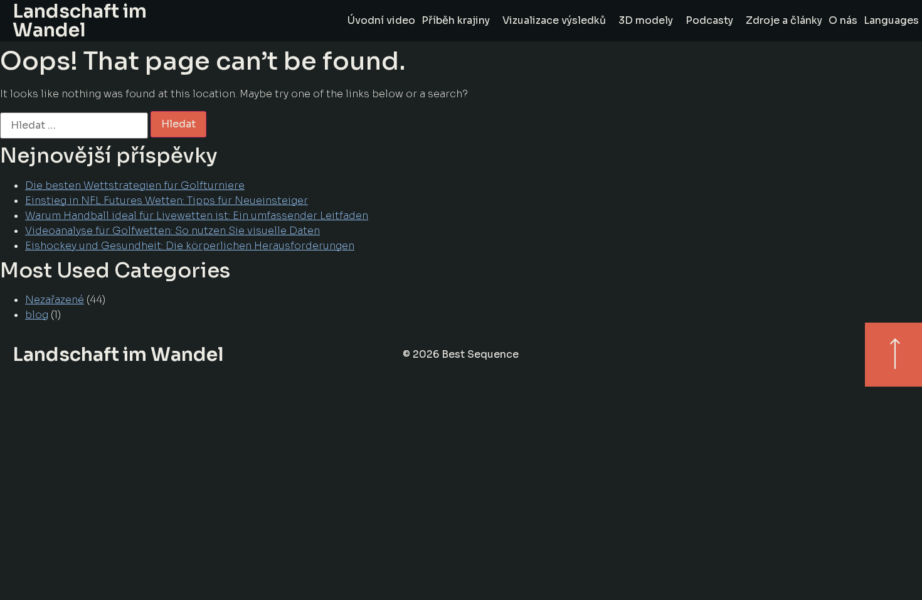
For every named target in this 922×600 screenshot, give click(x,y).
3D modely (645, 20)
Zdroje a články (784, 20)
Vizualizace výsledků (554, 20)
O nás (843, 20)
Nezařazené (54, 299)
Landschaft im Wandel (118, 355)
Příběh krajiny (455, 20)
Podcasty (709, 20)
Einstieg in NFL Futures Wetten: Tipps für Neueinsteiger (166, 200)
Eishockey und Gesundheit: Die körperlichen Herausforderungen (189, 245)
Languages (891, 20)
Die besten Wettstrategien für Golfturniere (135, 185)
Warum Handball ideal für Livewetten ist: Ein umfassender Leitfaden (196, 215)
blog (36, 314)
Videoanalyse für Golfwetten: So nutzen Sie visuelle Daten (172, 230)
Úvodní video (381, 20)
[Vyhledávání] (74, 124)
